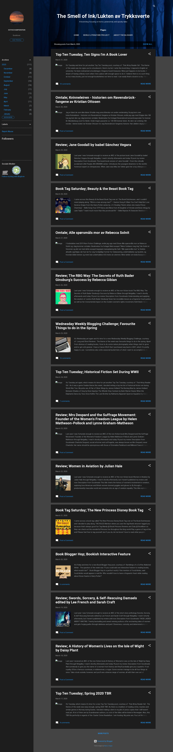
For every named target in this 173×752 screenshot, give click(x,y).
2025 (4, 64)
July (5, 89)
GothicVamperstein (16, 30)
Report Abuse (7, 131)
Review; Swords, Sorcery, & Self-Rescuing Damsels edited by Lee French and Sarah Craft (96, 600)
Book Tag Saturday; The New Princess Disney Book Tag (99, 510)
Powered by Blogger (105, 741)
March (6, 106)
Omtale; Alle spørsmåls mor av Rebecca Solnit (92, 233)
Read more (146, 84)
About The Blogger (123, 35)
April (6, 101)
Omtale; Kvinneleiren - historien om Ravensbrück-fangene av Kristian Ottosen (96, 99)
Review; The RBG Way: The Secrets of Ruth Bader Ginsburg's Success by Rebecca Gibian (95, 278)
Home (76, 35)
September (8, 81)
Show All (147, 44)
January (7, 114)
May (5, 97)
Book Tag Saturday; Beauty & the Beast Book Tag (94, 189)
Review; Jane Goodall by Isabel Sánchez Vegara (93, 145)
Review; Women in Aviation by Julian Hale (89, 466)
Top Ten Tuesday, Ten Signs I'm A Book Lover (91, 54)
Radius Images (108, 746)
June (6, 93)
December (8, 69)
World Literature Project (96, 35)
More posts (103, 733)
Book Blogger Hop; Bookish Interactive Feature (93, 554)
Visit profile (16, 40)
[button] (149, 54)
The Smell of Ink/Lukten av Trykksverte (103, 16)
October (7, 77)
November (8, 73)
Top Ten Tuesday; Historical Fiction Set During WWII (97, 372)
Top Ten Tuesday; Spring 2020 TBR (83, 693)
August (7, 85)
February (7, 110)
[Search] (154, 6)
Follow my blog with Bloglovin (13, 176)
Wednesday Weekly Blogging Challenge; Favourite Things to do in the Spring (95, 326)
